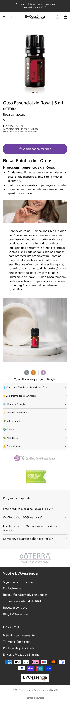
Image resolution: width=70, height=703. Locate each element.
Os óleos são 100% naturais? (22, 517)
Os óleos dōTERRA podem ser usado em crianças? (31, 528)
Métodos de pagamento (19, 635)
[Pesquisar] (12, 17)
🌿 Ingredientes (11, 437)
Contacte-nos (12, 588)
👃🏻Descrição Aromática (15, 412)
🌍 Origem (8, 429)
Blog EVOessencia (15, 614)
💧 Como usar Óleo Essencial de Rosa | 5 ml (25, 387)
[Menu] (4, 17)
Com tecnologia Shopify (46, 690)
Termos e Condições (16, 642)
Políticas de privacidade (18, 648)
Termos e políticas (35, 697)
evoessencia (27, 690)
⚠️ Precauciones (11, 446)
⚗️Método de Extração (14, 404)
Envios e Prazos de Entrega (21, 655)
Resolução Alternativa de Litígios (25, 595)
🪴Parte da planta (12, 421)
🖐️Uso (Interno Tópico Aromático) (20, 395)
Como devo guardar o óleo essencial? (28, 539)
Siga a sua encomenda (18, 582)
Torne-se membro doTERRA (22, 601)
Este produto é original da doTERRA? (28, 509)
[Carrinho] (65, 17)
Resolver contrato (15, 608)
